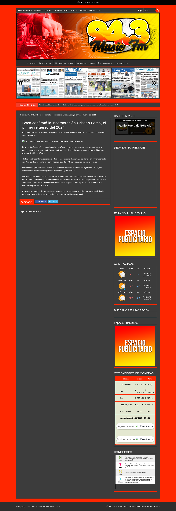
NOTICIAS (46, 63)
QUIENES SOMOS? (87, 63)
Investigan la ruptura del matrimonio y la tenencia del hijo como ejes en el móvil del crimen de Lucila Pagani (79, 105)
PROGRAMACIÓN (107, 63)
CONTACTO (123, 63)
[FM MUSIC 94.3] (88, 36)
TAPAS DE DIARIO (66, 63)
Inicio (23, 115)
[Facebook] (138, 10)
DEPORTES (32, 115)
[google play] (141, 10)
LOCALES (32, 63)
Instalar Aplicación (89, 2)
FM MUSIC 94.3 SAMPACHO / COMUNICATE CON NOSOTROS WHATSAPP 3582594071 (69, 10)
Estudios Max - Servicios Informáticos (145, 507)
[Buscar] (158, 10)
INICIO (21, 63)
